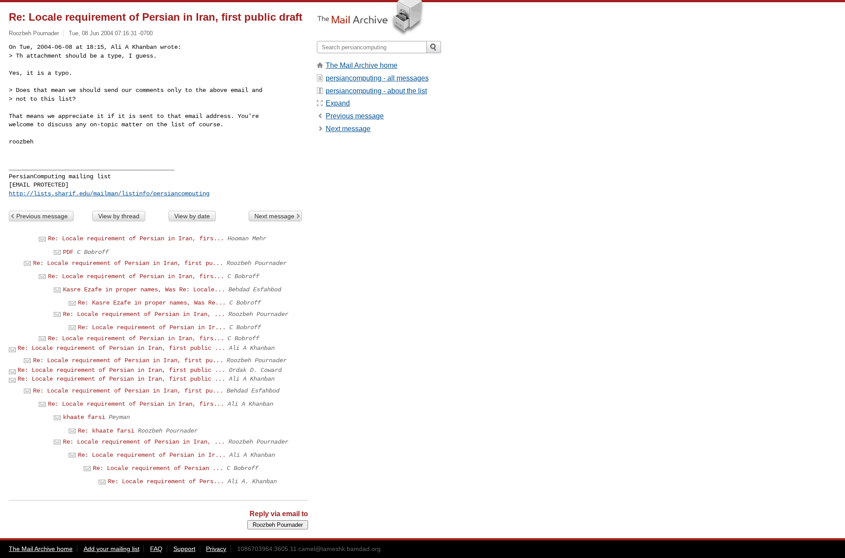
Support (184, 548)
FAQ (156, 548)
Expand (338, 103)
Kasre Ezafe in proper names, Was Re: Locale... (144, 289)
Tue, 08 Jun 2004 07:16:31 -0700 (111, 33)
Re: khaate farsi (106, 430)
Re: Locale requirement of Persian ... (158, 468)
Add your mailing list (112, 548)
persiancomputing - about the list (376, 91)
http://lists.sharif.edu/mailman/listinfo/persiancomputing (109, 193)
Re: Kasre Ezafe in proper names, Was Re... (152, 302)
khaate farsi (84, 417)
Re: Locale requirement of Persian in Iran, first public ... (121, 348)
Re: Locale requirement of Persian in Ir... (152, 327)
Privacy (216, 548)
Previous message (42, 216)
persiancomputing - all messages (377, 78)
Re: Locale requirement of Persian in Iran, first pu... (128, 263)
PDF (68, 252)
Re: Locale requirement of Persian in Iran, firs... (136, 238)
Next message (274, 216)
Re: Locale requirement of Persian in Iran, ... (144, 314)
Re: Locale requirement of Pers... (166, 481)
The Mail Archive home (361, 65)
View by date (192, 216)
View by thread (119, 216)
